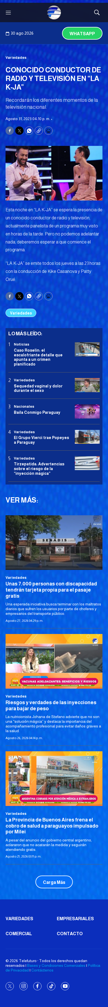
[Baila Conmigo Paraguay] (87, 411)
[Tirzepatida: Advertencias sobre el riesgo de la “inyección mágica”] (87, 463)
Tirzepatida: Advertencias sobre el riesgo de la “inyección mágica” (39, 469)
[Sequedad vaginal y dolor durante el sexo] (87, 385)
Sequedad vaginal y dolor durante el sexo (38, 388)
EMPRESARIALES (75, 918)
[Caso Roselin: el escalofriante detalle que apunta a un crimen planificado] (87, 349)
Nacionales (24, 406)
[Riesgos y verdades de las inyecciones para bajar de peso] (54, 661)
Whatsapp (82, 33)
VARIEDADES (19, 918)
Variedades (16, 57)
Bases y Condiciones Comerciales (56, 965)
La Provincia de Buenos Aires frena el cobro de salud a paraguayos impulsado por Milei (52, 825)
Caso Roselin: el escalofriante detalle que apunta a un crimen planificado (38, 357)
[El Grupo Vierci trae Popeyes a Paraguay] (87, 437)
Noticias (21, 344)
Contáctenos (42, 970)
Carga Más (54, 882)
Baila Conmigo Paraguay (37, 412)
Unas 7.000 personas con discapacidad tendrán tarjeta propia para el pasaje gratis (51, 589)
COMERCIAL (19, 933)
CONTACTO (70, 933)
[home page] (54, 12)
